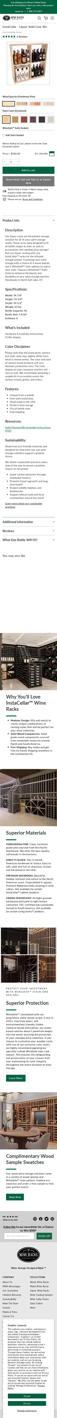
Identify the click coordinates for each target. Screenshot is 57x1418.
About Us (7, 1282)
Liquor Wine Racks (39, 1290)
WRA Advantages (11, 1286)
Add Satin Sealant (15, 135)
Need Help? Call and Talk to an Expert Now (28, 181)
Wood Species (19, 96)
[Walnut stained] (21, 594)
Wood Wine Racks (39, 1282)
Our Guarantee (10, 1290)
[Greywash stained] (31, 594)
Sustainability (9, 1299)
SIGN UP (44, 1236)
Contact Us (8, 1316)
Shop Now (15, 1197)
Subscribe (9, 1227)
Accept (27, 1396)
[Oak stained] (11, 594)
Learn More (16, 1078)
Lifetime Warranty (12, 1294)
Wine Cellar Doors (39, 1299)
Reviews (8, 531)
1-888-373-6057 (34, 11)
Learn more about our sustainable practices (23, 505)
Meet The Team (10, 1303)
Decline (27, 1403)
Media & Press (10, 1311)
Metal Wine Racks (39, 1286)
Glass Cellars (36, 1303)
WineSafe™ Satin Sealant (15, 127)
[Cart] (45, 18)
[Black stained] (26, 594)
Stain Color (14, 110)
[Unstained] (6, 594)
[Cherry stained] (16, 594)
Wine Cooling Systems (41, 1294)
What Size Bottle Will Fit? (20, 540)
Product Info (11, 220)
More (33, 1307)
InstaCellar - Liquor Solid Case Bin (18, 605)
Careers (6, 1307)
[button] (39, 18)
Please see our (25, 199)
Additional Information (18, 522)
